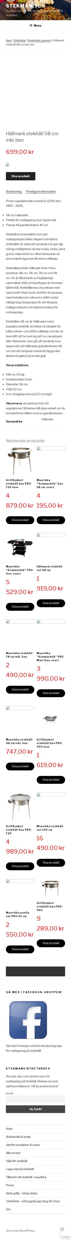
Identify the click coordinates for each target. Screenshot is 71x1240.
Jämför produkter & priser (23, 1145)
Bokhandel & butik (18, 1137)
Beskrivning (14, 191)
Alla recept (13, 1153)
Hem (8, 40)
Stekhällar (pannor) (39, 40)
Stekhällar (19, 40)
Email (9, 1093)
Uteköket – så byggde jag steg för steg (33, 1201)
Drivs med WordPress (20, 1230)
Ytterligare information (40, 191)
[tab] (14, 191)
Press (10, 1185)
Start (9, 1129)
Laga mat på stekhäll (20, 1169)
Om (8, 1209)
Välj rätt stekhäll (16, 1161)
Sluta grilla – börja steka (21, 1193)
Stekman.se (23, 6)
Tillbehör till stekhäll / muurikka (26, 1177)
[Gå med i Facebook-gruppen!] (28, 1041)
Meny (37, 25)
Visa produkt (20, 176)
